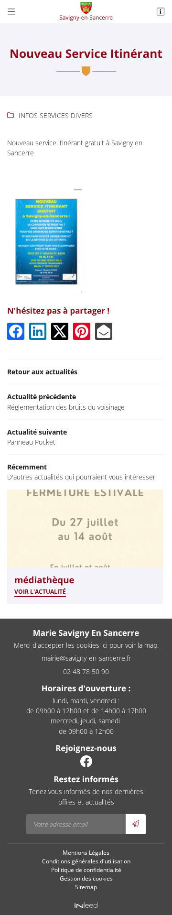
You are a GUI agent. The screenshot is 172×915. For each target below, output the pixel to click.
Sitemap (86, 887)
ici (104, 645)
